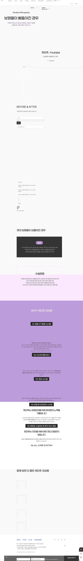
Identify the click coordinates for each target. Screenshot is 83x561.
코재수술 (32, 7)
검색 (18, 122)
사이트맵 (24, 539)
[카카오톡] (54, 540)
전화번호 (33, 557)
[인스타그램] (64, 540)
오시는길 (30, 539)
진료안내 (18, 539)
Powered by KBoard (20, 210)
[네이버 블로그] (61, 540)
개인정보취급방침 (38, 539)
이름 (18, 557)
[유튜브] (58, 540)
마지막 (19, 203)
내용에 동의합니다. (52, 559)
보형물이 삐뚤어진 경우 (44, 8)
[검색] (31, 207)
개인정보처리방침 (49, 559)
